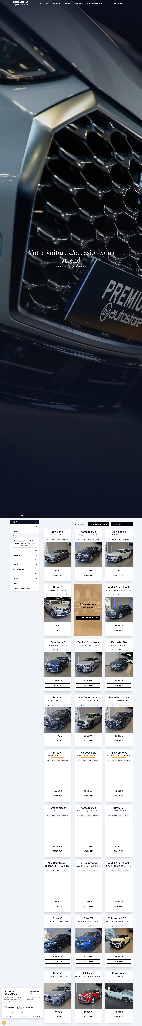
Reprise (67, 3)
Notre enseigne (93, 3)
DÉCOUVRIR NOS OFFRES (88, 618)
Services (77, 3)
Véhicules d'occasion (48, 3)
